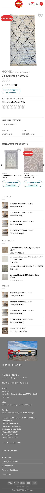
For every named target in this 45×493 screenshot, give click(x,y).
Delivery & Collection (10, 461)
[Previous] (1, 169)
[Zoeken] (29, 4)
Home (7, 71)
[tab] (22, 120)
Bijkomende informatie (11, 120)
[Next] (43, 169)
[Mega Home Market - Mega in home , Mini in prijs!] (18, 4)
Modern (26, 72)
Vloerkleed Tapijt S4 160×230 (11, 175)
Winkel (23, 102)
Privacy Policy (7, 474)
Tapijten (17, 72)
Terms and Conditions (10, 470)
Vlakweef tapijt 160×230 (32, 175)
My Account (6, 457)
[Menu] (41, 4)
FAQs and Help (7, 466)
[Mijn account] (37, 3)
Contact (25, 486)
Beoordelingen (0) (9, 124)
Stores (18, 486)
